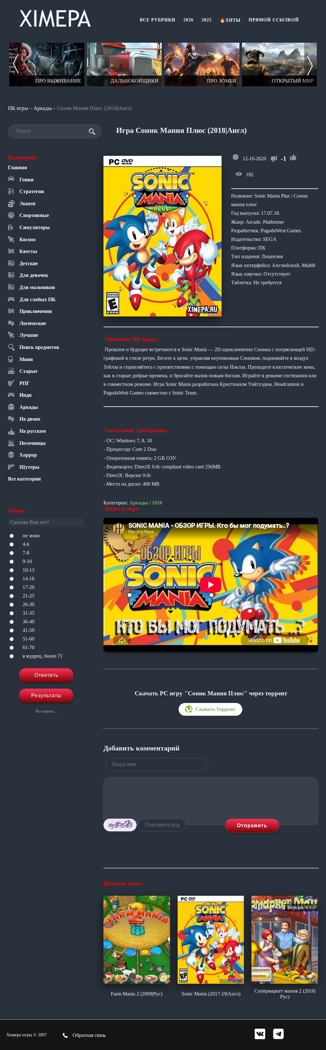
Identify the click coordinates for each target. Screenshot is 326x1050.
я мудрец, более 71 (43, 656)
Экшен (27, 203)
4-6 (26, 544)
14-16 (28, 578)
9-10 (27, 561)
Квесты (28, 251)
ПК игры (18, 108)
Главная (17, 167)
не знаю (31, 535)
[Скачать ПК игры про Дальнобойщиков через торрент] (46, 64)
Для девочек (33, 275)
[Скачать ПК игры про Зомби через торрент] (124, 64)
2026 (188, 20)
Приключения (35, 311)
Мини (26, 359)
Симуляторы (34, 227)
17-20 (28, 587)
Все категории (24, 479)
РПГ (24, 383)
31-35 (28, 613)
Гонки (26, 179)
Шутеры (29, 467)
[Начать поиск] (92, 131)
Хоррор (28, 455)
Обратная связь (88, 1035)
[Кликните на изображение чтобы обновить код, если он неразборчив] (120, 825)
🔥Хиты (230, 20)
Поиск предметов (39, 347)
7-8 (26, 552)
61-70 (28, 647)
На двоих (29, 419)
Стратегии (31, 191)
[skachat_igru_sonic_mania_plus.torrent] (210, 709)
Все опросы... (46, 711)
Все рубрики (157, 20)
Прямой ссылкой (274, 20)
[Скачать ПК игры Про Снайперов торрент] (279, 64)
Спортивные (34, 215)
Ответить (46, 675)
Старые (28, 371)
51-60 (28, 638)
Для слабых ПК (37, 299)
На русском (32, 431)
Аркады (42, 108)
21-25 (28, 595)
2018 (157, 502)
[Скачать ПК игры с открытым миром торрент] (201, 64)
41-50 (28, 630)
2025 (207, 20)
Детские (28, 263)
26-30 (28, 604)
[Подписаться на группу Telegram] (278, 1034)
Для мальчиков (37, 287)
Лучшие (28, 335)
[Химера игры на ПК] (55, 17)
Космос (27, 239)
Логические (32, 323)
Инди (25, 395)
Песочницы (32, 443)
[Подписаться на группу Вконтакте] (260, 1034)
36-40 (28, 621)
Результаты (46, 695)
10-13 (28, 570)
